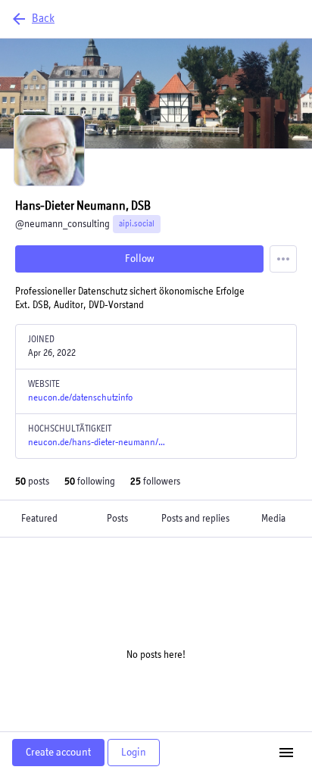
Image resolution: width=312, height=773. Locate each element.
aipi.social (136, 224)
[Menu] (283, 259)
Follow (139, 258)
